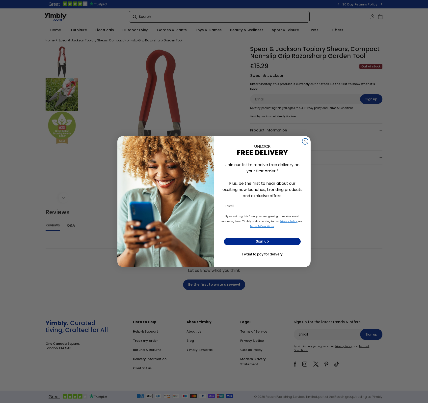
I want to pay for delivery (262, 254)
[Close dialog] (305, 141)
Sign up (262, 241)
